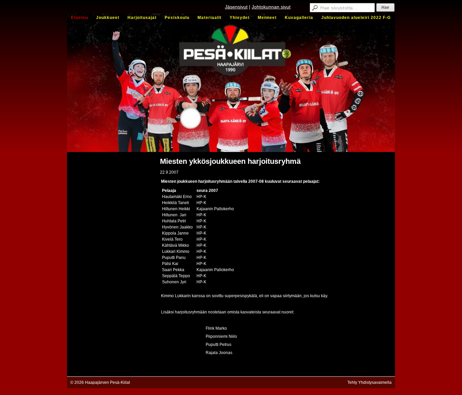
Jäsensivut (236, 6)
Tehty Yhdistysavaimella (369, 382)
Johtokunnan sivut (271, 6)
